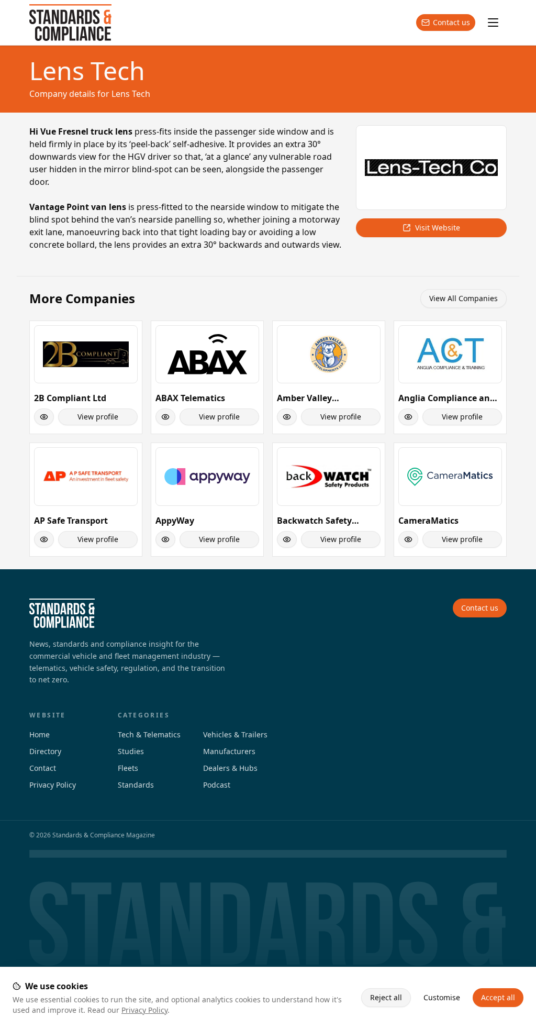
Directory (45, 751)
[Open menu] (493, 22)
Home (39, 734)
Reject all (386, 997)
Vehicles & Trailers (235, 734)
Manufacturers (229, 751)
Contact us (451, 22)
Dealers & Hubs (230, 768)
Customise (441, 997)
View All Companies (463, 298)
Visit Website (437, 228)
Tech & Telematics (149, 734)
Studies (131, 751)
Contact (42, 768)
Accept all (498, 997)
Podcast (216, 785)
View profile (97, 417)
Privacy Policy (144, 1010)
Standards (136, 785)
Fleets (128, 768)
